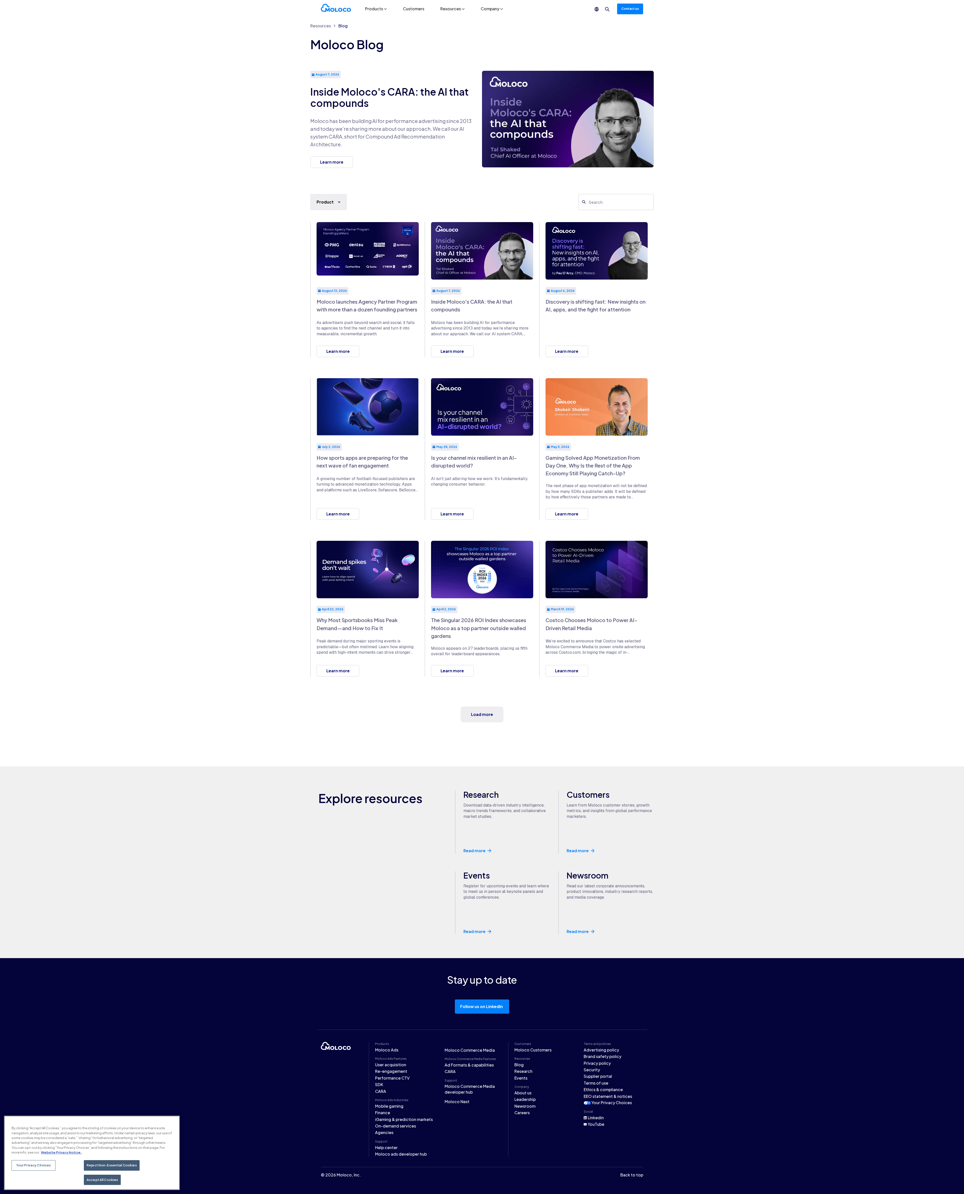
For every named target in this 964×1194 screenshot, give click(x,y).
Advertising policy (601, 1049)
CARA (380, 1091)
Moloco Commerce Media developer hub (470, 1089)
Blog (343, 25)
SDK (379, 1084)
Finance (382, 1112)
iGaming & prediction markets (404, 1119)
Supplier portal (598, 1076)
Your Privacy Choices (611, 1102)
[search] (607, 9)
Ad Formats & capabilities (469, 1065)
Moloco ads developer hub (401, 1154)
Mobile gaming (389, 1106)
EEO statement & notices (608, 1096)
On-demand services (395, 1126)
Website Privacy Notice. (61, 1152)
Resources (320, 25)
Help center (386, 1147)
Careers (522, 1112)
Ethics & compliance (603, 1089)
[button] (376, 9)
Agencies (384, 1132)
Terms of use (596, 1083)
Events (520, 1078)
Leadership (525, 1099)
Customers (413, 8)
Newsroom (524, 1106)
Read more (474, 850)
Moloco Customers (533, 1049)
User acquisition (390, 1064)
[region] (92, 1153)
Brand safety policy (602, 1056)
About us (522, 1092)
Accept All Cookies (102, 1179)
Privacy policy (597, 1063)
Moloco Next (457, 1101)
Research (523, 1071)
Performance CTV (392, 1078)
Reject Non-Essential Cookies (112, 1165)
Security (592, 1069)
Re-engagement (391, 1071)
